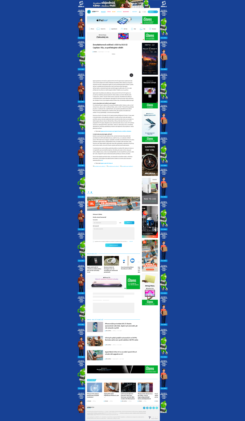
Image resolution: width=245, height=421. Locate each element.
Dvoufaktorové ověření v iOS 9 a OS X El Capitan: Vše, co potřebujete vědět (110, 46)
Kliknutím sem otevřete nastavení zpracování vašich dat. (107, 414)
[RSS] (157, 408)
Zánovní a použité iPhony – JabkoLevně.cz (105, 418)
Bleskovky (126, 12)
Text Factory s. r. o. (102, 411)
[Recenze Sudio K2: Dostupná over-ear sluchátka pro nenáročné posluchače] (111, 261)
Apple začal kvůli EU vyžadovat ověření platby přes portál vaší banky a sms (94, 269)
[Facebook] (144, 408)
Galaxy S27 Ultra (117, 418)
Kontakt (134, 12)
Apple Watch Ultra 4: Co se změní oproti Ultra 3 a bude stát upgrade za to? (121, 353)
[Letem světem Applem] (93, 12)
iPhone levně (93, 418)
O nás (95, 414)
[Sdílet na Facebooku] (88, 192)
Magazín (103, 12)
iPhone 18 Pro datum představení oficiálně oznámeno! (93, 395)
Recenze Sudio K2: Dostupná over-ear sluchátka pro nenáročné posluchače (111, 269)
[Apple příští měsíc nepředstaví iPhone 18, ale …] (111, 387)
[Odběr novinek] (140, 12)
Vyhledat (152, 12)
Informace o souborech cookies (126, 413)
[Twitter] (147, 408)
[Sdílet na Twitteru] (91, 192)
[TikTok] (153, 408)
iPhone (95, 51)
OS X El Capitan (90, 193)
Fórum (109, 12)
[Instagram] (150, 408)
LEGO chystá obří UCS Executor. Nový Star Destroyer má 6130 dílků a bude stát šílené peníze (128, 396)
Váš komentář (96, 226)
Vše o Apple (108, 330)
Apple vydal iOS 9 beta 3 (107, 163)
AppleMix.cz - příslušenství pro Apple (128, 417)
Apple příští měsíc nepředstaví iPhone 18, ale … (111, 395)
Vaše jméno (95, 220)
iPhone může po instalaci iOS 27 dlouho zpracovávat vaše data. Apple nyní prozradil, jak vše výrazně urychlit (121, 326)
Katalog (119, 12)
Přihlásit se (129, 222)
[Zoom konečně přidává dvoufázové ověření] (128, 261)
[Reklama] (81, 4)
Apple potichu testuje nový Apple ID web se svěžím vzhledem (116, 131)
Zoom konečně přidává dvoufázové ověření (127, 268)
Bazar (113, 12)
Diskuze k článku (97, 214)
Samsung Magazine (91, 417)
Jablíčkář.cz (97, 417)
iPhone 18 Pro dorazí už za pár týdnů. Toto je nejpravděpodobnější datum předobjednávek (145, 396)
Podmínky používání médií (98, 413)
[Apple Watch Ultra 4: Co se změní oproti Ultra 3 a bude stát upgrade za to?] (95, 355)
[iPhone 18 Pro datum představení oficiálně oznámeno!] (94, 387)
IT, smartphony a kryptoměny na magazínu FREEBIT (110, 417)
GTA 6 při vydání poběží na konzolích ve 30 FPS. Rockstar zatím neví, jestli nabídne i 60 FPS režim (121, 339)
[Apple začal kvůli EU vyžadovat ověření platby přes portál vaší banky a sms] (94, 261)
